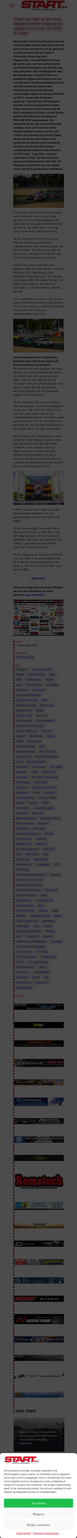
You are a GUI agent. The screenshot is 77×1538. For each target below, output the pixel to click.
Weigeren (38, 1514)
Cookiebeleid (23, 1533)
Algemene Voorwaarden (46, 1533)
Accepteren (39, 1503)
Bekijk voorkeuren (38, 1525)
